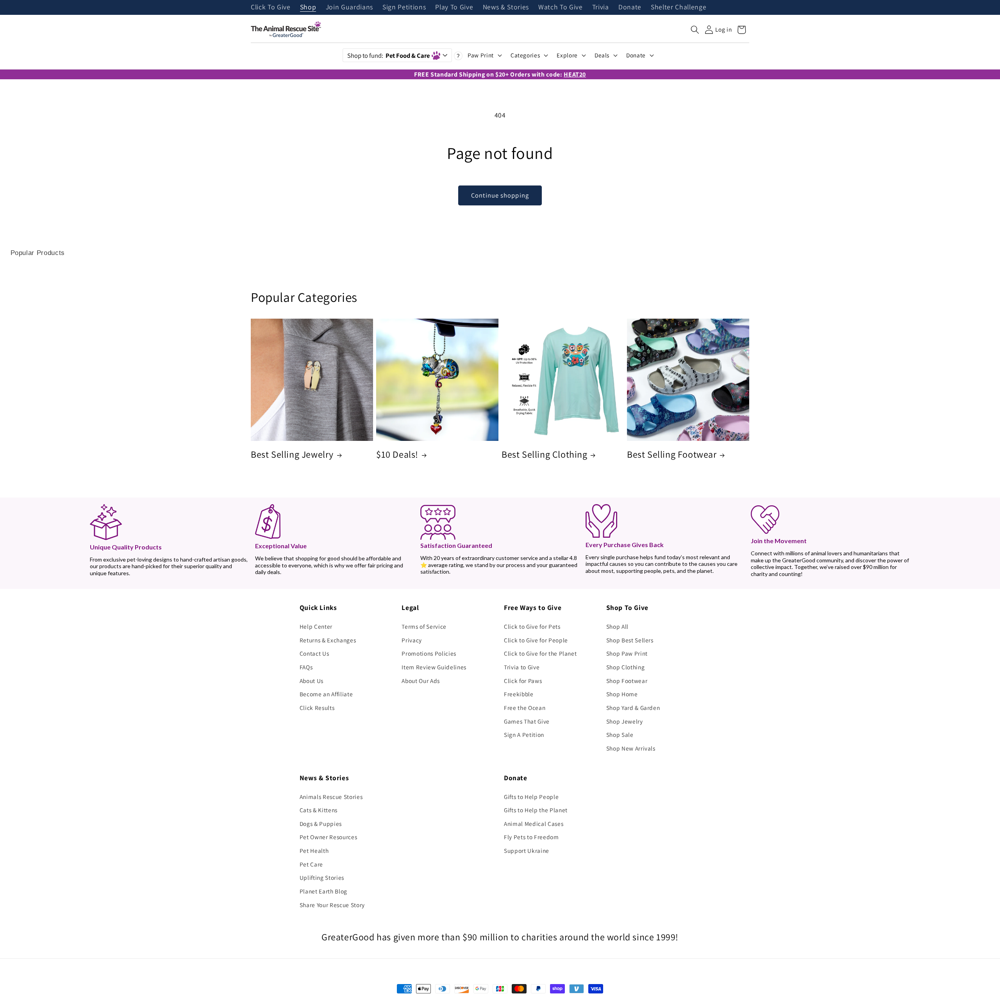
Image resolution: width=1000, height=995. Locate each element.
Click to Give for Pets (532, 626)
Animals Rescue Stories (331, 797)
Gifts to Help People (531, 797)
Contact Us (314, 653)
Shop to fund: (388, 55)
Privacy (412, 640)
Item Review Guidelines (434, 667)
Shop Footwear (627, 681)
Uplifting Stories (322, 877)
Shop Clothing (625, 667)
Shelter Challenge (678, 7)
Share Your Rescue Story (332, 905)
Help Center (316, 626)
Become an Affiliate (326, 694)
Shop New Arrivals (630, 748)
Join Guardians (349, 7)
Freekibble (519, 694)
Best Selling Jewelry (292, 454)
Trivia (600, 7)
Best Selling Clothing (545, 454)
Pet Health (314, 850)
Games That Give (527, 721)
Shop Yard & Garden (633, 707)
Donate (629, 7)
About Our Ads (421, 681)
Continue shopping (500, 195)
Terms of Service (424, 626)
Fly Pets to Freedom (531, 837)
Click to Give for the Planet (540, 653)
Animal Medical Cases (533, 823)
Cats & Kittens (319, 810)
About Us (311, 681)
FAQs (306, 667)
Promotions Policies (429, 653)
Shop (308, 7)
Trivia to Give (521, 667)
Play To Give (454, 7)
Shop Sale (620, 734)
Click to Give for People (536, 640)
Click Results (317, 707)
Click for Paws (523, 681)
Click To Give (271, 7)
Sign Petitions (404, 7)
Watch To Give (560, 7)
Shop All (617, 626)
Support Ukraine (526, 850)
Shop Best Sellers (630, 640)
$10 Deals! (397, 454)
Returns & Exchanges (328, 640)
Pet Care (311, 864)
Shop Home (622, 694)
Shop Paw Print (627, 653)
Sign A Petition (524, 734)
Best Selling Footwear (672, 454)
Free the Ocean (524, 707)
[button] (695, 29)
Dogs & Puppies (321, 823)
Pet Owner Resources (328, 837)
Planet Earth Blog (323, 891)
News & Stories (506, 7)
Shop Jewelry (624, 721)
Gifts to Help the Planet (536, 810)
